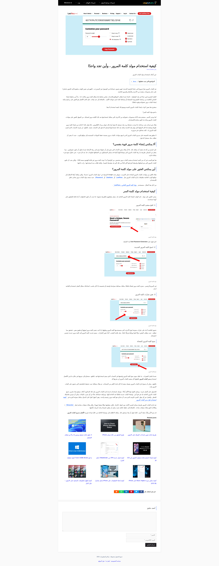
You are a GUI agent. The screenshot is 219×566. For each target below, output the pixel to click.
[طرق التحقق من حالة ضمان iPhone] (109, 430)
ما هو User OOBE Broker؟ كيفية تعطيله (79, 458)
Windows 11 (68, 3)
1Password (99, 177)
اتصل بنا (108, 561)
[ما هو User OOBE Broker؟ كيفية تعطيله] (77, 453)
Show (134, 81)
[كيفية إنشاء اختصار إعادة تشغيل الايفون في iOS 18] (142, 453)
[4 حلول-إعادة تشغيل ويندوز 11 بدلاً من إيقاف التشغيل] (77, 430)
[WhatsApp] (121, 491)
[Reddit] (116, 491)
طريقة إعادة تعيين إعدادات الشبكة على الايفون (142, 435)
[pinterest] (131, 491)
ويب (79, 3)
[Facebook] (141, 491)
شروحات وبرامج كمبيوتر (108, 3)
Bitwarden (69, 405)
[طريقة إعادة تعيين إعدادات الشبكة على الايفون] (142, 430)
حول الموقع (101, 561)
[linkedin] (126, 491)
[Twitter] (136, 491)
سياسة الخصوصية (116, 561)
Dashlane (109, 177)
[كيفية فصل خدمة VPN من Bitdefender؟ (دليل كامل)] (109, 453)
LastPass (119, 177)
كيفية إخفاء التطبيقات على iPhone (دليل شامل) (109, 480)
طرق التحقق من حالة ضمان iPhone (113, 435)
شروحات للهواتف (90, 3)
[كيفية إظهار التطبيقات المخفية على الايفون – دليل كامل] (77, 476)
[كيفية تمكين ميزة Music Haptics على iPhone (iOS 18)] (142, 476)
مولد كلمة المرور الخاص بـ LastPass (125, 185)
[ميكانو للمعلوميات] (150, 3)
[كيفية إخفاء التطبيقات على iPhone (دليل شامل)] (109, 476)
